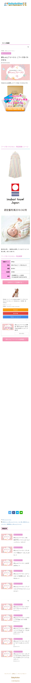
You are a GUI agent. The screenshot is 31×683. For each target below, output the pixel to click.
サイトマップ (7, 673)
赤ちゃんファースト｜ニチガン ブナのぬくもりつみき (21, 618)
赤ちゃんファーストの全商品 (15, 339)
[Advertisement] (15, 23)
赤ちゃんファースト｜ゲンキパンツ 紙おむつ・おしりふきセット (21, 553)
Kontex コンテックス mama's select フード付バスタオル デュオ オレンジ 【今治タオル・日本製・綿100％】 (15, 300)
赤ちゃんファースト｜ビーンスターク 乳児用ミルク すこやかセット (21, 576)
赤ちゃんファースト (6, 519)
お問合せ (13, 673)
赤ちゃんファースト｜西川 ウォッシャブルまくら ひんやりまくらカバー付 (21, 630)
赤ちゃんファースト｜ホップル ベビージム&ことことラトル (21, 643)
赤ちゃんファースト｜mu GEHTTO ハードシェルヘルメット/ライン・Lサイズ (22, 540)
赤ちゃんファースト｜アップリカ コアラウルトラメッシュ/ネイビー (22, 589)
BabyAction (15, 677)
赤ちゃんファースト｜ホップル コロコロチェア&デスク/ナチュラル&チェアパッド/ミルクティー (21, 656)
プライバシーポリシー (21, 673)
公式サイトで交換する (15, 282)
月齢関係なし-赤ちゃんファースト (14, 524)
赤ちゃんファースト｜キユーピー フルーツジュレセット (21, 607)
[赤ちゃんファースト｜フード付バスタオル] (17, 512)
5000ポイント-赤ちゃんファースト (10, 522)
